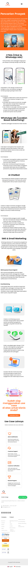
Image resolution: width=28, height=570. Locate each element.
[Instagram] (4, 512)
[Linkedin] (2, 512)
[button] (21, 4)
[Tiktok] (6, 512)
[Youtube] (8, 512)
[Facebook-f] (10, 512)
